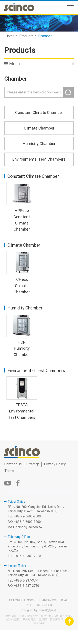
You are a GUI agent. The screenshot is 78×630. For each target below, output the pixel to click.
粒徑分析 (46, 615)
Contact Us (13, 464)
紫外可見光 (29, 619)
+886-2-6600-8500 (27, 516)
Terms (9, 471)
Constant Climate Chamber (39, 112)
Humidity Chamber (39, 143)
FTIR (21, 615)
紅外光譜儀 (13, 619)
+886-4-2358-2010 (27, 556)
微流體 (43, 619)
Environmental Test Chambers (39, 159)
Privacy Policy (55, 464)
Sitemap (32, 464)
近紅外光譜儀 (62, 615)
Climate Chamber (39, 128)
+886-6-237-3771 (26, 580)
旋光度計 (32, 615)
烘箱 (42, 622)
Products (26, 36)
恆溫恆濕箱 (56, 619)
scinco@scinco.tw (29, 527)
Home (10, 36)
